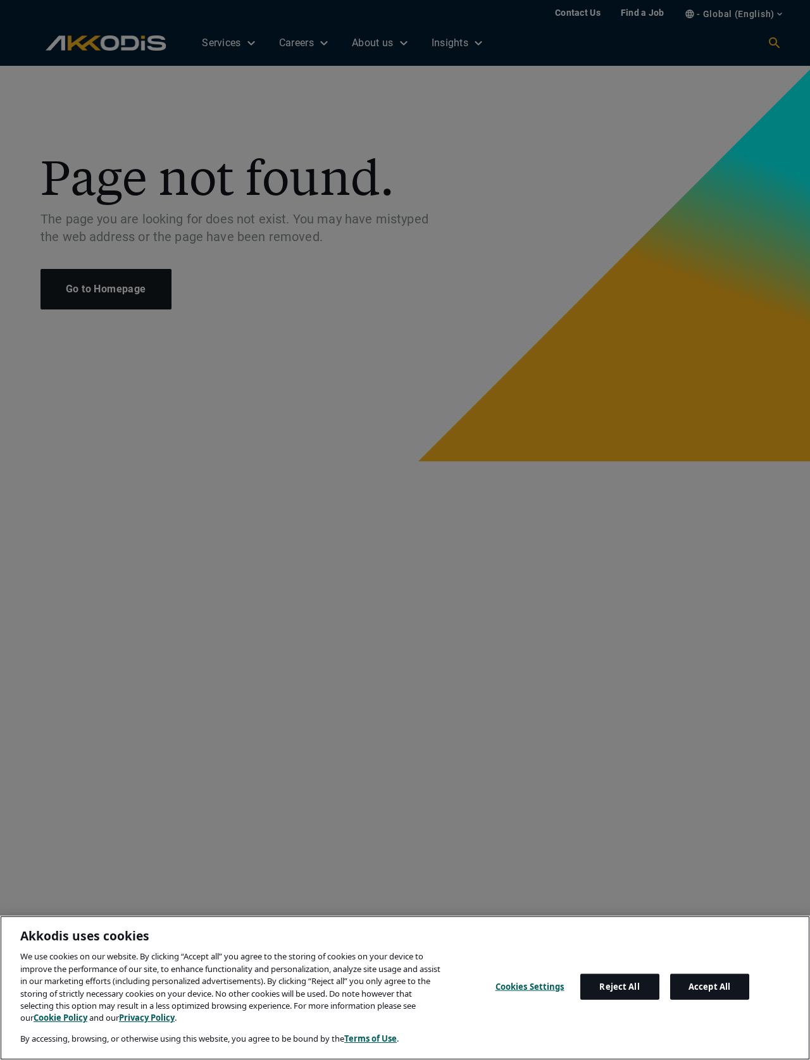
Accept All (709, 986)
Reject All (619, 986)
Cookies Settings (529, 986)
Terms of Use (370, 1038)
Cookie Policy (60, 1018)
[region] (405, 988)
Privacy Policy (147, 1018)
